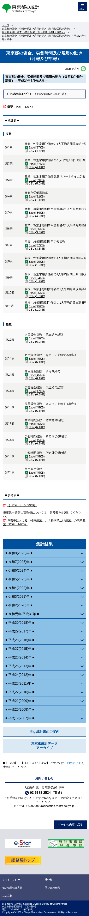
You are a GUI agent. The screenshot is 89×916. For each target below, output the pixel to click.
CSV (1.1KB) (37, 199)
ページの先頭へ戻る (70, 824)
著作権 (48, 879)
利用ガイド (74, 763)
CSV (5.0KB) (37, 183)
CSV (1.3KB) (37, 296)
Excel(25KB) (37, 261)
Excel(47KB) (37, 391)
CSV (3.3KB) (37, 232)
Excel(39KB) (37, 180)
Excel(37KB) (37, 147)
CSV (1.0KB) (37, 309)
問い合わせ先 (52, 887)
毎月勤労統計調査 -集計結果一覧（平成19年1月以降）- (33, 32)
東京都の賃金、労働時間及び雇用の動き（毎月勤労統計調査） (36, 28)
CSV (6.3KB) (37, 394)
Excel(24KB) (37, 278)
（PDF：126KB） (21, 106)
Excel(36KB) (37, 212)
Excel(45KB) (37, 338)
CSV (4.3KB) (37, 150)
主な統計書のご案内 (44, 731)
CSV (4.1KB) (37, 167)
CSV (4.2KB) (37, 216)
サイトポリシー (11, 879)
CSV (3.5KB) (37, 248)
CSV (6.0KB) (37, 341)
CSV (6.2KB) (37, 443)
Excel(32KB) (37, 196)
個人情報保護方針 (12, 887)
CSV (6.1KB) (37, 362)
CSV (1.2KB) (37, 265)
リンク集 (7, 895)
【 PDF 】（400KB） (22, 505)
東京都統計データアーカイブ (44, 746)
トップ (5, 25)
